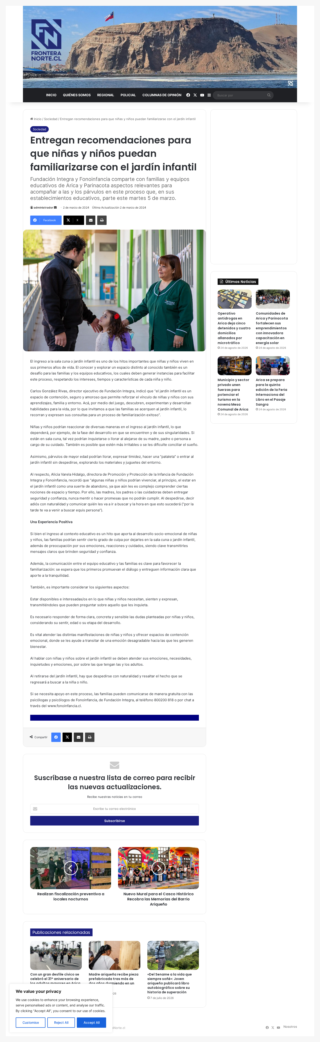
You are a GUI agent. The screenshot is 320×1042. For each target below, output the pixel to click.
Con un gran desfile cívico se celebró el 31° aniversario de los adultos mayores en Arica (55, 979)
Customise (30, 1022)
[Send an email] (55, 207)
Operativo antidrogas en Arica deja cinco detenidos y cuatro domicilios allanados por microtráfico (234, 328)
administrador (43, 207)
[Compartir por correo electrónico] (90, 220)
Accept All (92, 1022)
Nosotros (290, 1026)
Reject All (61, 1022)
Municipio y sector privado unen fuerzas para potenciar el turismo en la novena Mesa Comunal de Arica (233, 395)
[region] (60, 1008)
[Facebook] (56, 737)
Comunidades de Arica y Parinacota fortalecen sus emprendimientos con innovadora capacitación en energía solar (272, 328)
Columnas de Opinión (161, 95)
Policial (128, 95)
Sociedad (50, 119)
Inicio (51, 95)
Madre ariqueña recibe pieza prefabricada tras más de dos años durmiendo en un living (113, 981)
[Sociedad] (160, 47)
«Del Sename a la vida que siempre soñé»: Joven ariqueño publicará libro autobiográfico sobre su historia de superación (169, 983)
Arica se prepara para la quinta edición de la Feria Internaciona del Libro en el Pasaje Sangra (271, 392)
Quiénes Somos (77, 95)
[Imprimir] (102, 220)
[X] (67, 737)
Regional (105, 95)
